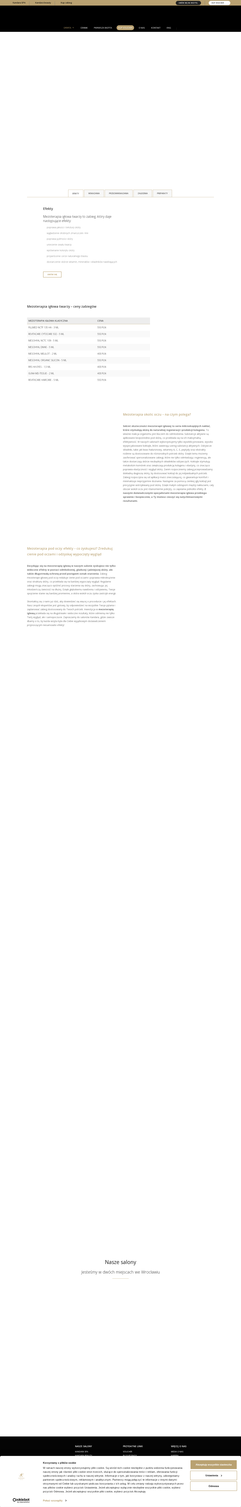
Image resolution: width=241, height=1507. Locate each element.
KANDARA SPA (81, 1451)
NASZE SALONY (83, 1446)
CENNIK (84, 27)
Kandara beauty (43, 2)
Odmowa (214, 1486)
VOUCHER (127, 1451)
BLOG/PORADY (130, 1455)
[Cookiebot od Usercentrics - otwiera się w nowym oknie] (21, 1500)
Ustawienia (211, 1475)
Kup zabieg (66, 2)
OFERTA (67, 27)
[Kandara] (120, 15)
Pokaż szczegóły (52, 1500)
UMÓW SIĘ (52, 274)
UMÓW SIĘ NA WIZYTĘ (188, 3)
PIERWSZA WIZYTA (103, 27)
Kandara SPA (18, 2)
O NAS (142, 27)
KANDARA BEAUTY (83, 1455)
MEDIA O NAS (177, 1451)
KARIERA (175, 1455)
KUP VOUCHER (218, 3)
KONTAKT (156, 27)
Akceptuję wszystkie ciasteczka (214, 1464)
